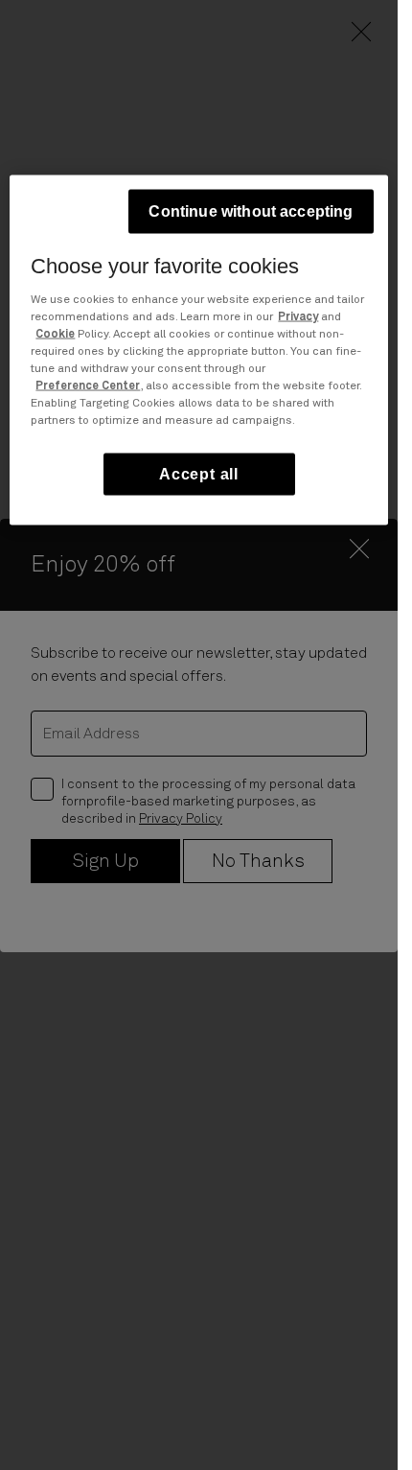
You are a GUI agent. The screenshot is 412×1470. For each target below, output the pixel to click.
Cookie (55, 333)
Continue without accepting (251, 210)
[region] (198, 350)
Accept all (199, 473)
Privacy (298, 316)
